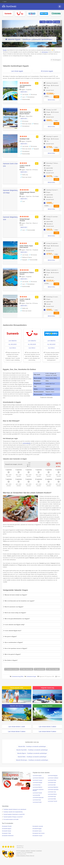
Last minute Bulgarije (53, 775)
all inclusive (13, 344)
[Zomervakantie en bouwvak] (16, 696)
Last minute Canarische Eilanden (38, 790)
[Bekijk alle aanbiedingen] (8, 13)
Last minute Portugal (37, 782)
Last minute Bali (36, 795)
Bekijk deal (51, 99)
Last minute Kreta (52, 796)
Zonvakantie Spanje (6, 831)
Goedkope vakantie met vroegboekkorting (13, 811)
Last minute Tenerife (37, 792)
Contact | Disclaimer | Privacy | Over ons (25, 855)
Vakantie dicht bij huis (16, 706)
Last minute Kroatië (37, 802)
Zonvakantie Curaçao (37, 835)
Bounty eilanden (47, 706)
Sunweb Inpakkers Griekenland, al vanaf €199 (14, 814)
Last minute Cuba (52, 791)
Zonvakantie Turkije (6, 833)
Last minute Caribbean (53, 777)
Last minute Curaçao (37, 780)
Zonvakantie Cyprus (37, 831)
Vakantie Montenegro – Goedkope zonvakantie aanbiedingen (32, 760)
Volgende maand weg (47, 688)
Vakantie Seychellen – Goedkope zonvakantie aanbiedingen (32, 750)
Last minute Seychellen (53, 789)
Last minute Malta (52, 798)
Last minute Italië (52, 784)
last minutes (13, 340)
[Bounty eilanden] (47, 714)
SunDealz (23, 850)
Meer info (24, 91)
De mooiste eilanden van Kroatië (11, 819)
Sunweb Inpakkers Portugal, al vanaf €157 (13, 816)
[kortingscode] (16, 779)
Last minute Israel (52, 782)
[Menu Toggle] (59, 6)
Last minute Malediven (53, 787)
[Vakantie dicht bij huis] (16, 714)
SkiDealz (28, 850)
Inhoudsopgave (56, 59)
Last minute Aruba (37, 799)
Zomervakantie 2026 (16, 688)
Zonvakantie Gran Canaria (38, 833)
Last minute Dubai (52, 780)
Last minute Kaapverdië (38, 797)
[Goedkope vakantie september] (47, 696)
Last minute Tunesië (52, 801)
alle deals (12, 348)
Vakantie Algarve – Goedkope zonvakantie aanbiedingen (32, 753)
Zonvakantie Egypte (37, 828)
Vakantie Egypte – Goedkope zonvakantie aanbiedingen (30, 39)
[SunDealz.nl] (8, 847)
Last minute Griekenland (38, 777)
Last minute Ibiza (36, 784)
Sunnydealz (29, 852)
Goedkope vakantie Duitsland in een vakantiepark (15, 809)
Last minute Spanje (37, 775)
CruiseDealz (39, 850)
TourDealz (33, 850)
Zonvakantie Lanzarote (37, 826)
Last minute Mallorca (37, 787)
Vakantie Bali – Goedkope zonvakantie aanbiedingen (32, 746)
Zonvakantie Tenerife (7, 826)
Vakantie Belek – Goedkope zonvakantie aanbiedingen (32, 756)
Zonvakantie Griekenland (7, 835)
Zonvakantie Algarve (6, 828)
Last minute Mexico (52, 794)
